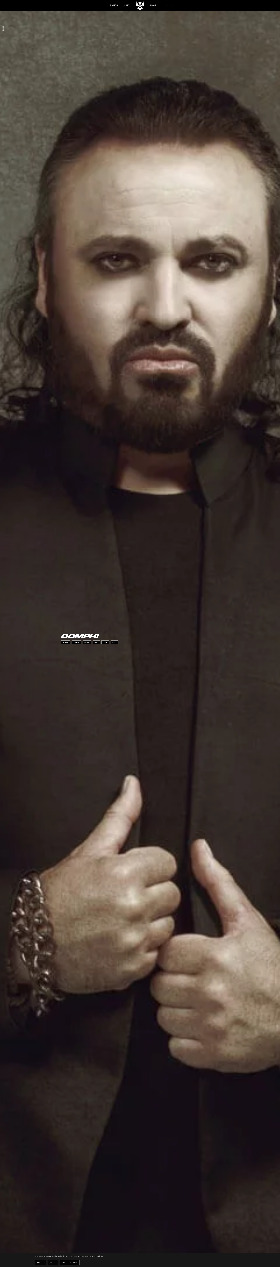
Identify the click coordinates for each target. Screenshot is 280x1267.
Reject (53, 1262)
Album (65, 642)
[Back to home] (140, 5)
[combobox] (175, 5)
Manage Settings (69, 1262)
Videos (76, 642)
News (114, 642)
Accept (40, 1262)
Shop (105, 642)
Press (86, 642)
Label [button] (126, 5)
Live (96, 642)
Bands (114, 5)
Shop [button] (153, 5)
